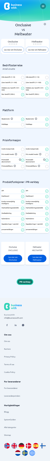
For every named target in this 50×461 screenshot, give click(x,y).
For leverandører (11, 388)
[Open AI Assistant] (23, 325)
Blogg (6, 412)
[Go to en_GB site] (14, 446)
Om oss (7, 341)
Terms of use (9, 364)
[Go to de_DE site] (21, 446)
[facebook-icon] (7, 325)
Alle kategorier (10, 427)
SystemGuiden (10, 419)
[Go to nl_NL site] (18, 453)
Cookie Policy (9, 372)
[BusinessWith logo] (13, 6)
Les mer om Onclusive (13, 49)
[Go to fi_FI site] (43, 446)
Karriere (7, 349)
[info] (45, 24)
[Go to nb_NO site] (7, 446)
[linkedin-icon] (15, 325)
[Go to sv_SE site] (25, 453)
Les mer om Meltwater (37, 49)
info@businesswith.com (13, 317)
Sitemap (7, 435)
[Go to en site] (32, 453)
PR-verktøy (25, 281)
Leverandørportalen (12, 396)
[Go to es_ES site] (36, 446)
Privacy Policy (9, 356)
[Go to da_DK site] (28, 446)
